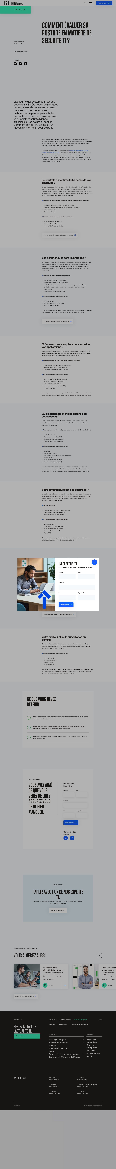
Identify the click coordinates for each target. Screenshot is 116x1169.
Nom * (79, 572)
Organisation (82, 593)
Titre (60, 593)
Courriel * (61, 582)
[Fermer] (94, 562)
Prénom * (61, 572)
